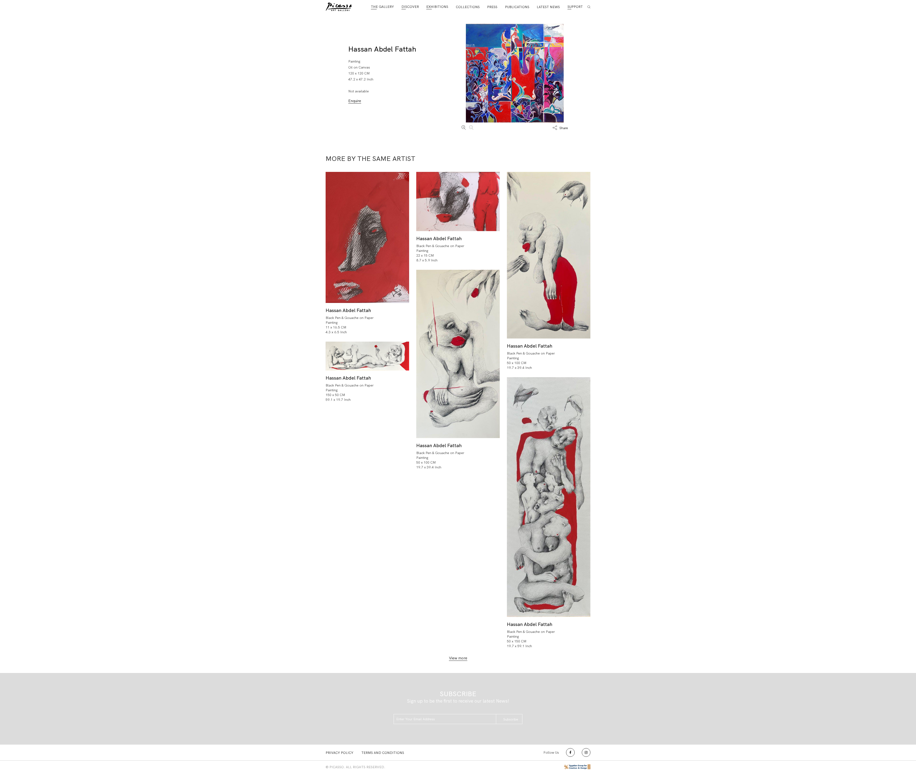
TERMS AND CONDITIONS (382, 753)
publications (517, 7)
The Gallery (382, 7)
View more (458, 658)
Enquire (354, 100)
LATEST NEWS (548, 7)
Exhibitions (437, 7)
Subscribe (510, 719)
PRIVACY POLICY (339, 753)
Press (492, 7)
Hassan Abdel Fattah (382, 49)
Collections (468, 7)
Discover (410, 7)
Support (575, 7)
